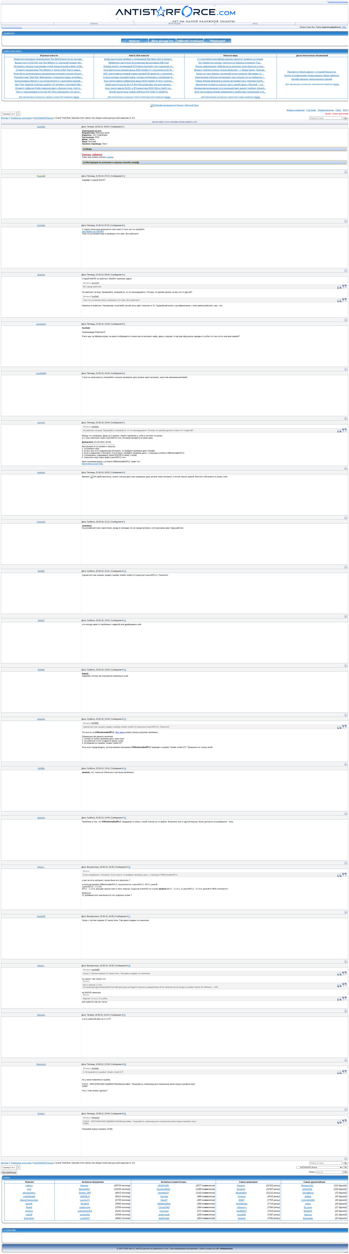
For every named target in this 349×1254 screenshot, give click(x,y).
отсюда (110, 157)
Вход (255, 24)
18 (129, 965)
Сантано (164, 1211)
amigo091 (85, 1214)
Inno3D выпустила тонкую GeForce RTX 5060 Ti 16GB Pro (138, 92)
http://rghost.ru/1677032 (92, 464)
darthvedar (164, 1218)
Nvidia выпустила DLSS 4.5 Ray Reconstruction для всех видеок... (138, 84)
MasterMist (84, 1189)
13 (125, 719)
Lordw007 (85, 1218)
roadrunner (85, 1207)
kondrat (241, 1218)
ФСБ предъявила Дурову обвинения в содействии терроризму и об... (230, 92)
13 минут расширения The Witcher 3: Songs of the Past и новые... (49, 70)
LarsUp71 (85, 1200)
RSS (344, 27)
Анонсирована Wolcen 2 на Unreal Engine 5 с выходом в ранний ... (49, 81)
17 (129, 916)
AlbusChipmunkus (29, 1200)
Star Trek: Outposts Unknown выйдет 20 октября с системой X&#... (48, 84)
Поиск (338, 110)
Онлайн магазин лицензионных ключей (311, 79)
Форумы (5, 118)
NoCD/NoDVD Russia (43, 118)
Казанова (308, 1218)
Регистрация (174, 24)
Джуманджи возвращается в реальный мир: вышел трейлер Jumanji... (230, 88)
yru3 (29, 1189)
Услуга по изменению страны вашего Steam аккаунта (311, 75)
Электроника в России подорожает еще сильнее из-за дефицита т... (230, 77)
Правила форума (326, 110)
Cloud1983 (164, 1207)
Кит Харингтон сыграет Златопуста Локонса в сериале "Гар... (230, 63)
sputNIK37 (241, 1211)
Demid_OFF (85, 1193)
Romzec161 (307, 1185)
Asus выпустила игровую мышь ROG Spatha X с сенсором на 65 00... (138, 70)
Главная (94, 24)
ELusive (308, 1207)
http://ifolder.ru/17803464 (93, 231)
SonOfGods (241, 1204)
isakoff (29, 1214)
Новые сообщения (295, 110)
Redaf (29, 1207)
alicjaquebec (29, 1193)
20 (125, 1064)
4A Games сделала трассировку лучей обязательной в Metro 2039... (48, 66)
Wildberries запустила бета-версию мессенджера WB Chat (139, 63)
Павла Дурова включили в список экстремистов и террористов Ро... (230, 81)
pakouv (29, 1185)
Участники (311, 110)
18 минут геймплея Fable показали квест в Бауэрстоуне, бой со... (48, 88)
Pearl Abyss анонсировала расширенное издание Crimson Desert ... (48, 73)
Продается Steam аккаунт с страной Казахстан (311, 72)
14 (125, 768)
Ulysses (242, 1196)
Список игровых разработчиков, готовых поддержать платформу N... (138, 77)
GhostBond (308, 1193)
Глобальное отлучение (21, 118)
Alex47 (164, 1200)
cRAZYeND (163, 1185)
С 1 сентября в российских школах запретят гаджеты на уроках (230, 59)
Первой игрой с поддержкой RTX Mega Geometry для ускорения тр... (138, 66)
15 (125, 818)
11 (125, 620)
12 (125, 670)
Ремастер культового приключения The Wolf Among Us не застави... (48, 59)
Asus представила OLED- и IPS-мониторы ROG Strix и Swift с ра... (138, 88)
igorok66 (241, 1214)
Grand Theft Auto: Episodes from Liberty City (75, 118)
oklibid (308, 1196)
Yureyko (164, 1196)
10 (125, 571)
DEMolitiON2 (164, 1204)
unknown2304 (85, 1211)
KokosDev (29, 1218)
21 (125, 1113)
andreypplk (164, 1214)
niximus (29, 1211)
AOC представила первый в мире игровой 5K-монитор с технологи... (138, 73)
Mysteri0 (85, 1204)
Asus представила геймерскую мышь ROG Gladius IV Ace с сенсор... (138, 81)
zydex (308, 1204)
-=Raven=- (241, 1207)
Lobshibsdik (29, 1196)
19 (124, 1015)
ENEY (242, 1200)
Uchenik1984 (308, 1200)
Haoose (84, 1185)
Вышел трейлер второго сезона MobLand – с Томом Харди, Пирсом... (230, 70)
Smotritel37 (163, 1193)
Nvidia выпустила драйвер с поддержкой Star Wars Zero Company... (138, 59)
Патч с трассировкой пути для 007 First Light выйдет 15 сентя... (48, 92)
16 (129, 867)
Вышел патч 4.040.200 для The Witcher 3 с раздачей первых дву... (48, 63)
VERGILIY (85, 1196)
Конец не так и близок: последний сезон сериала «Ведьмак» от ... (230, 73)
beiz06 (29, 1204)
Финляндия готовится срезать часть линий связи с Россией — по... (230, 84)
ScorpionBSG (163, 1189)
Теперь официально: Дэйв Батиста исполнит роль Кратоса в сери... (230, 66)
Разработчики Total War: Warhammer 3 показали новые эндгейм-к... (48, 77)
